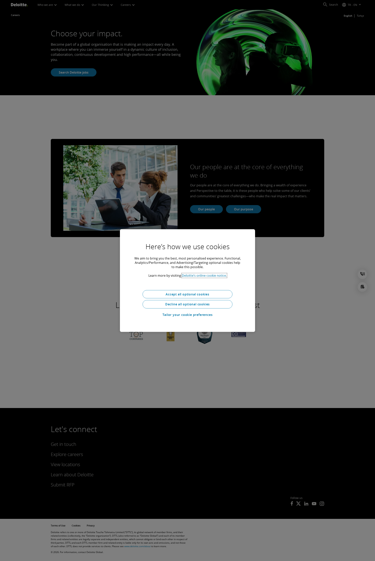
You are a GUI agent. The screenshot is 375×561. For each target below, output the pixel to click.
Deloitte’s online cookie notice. (204, 275)
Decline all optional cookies (187, 304)
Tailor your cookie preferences (187, 315)
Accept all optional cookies (187, 294)
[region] (187, 280)
